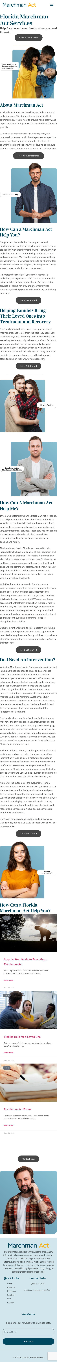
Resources (11, 1291)
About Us (11, 1287)
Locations (11, 1295)
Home (9, 1283)
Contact (10, 1302)
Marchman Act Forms (17, 1109)
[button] (51, 4)
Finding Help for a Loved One (22, 1037)
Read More (8, 980)
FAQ (9, 1299)
